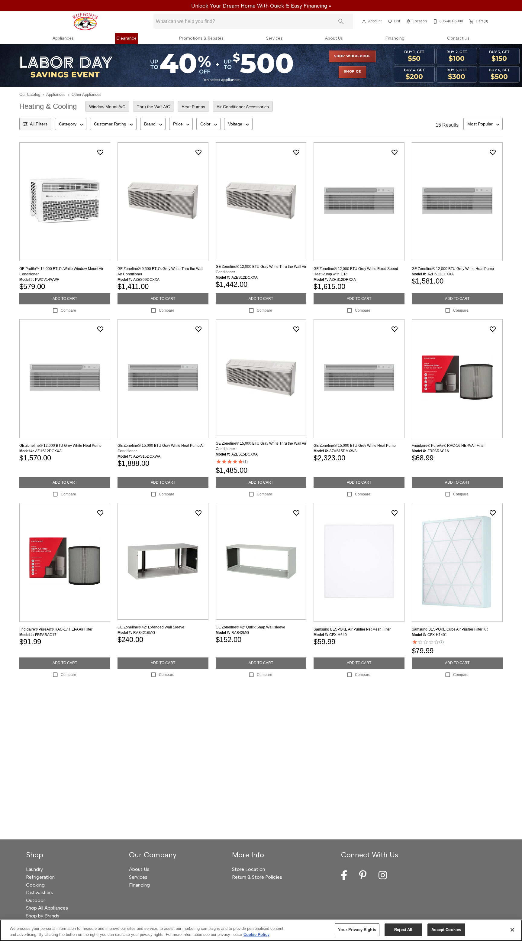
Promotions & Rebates (201, 38)
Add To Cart (65, 299)
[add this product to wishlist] (100, 152)
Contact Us (458, 38)
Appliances (63, 38)
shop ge (352, 71)
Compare (68, 310)
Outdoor (35, 900)
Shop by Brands (43, 916)
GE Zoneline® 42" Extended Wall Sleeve (151, 627)
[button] (364, 21)
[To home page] (85, 21)
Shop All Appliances (47, 908)
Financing (394, 38)
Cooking (35, 885)
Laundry (34, 869)
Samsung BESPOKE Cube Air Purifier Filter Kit (450, 629)
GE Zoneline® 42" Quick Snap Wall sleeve (250, 627)
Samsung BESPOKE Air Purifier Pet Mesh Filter (352, 629)
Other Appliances (87, 94)
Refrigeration (40, 877)
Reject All (403, 929)
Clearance (126, 38)
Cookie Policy (256, 934)
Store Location (248, 869)
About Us (334, 38)
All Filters (38, 124)
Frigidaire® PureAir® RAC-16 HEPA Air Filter (448, 445)
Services (274, 38)
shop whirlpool (352, 56)
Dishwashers (39, 892)
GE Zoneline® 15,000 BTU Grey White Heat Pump (355, 445)
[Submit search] (341, 21)
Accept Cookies (446, 929)
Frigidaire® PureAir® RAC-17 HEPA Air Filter (55, 629)
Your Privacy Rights (357, 929)
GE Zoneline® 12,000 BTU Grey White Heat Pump (453, 269)
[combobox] (70, 124)
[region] (261, 930)
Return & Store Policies (257, 877)
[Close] (512, 929)
